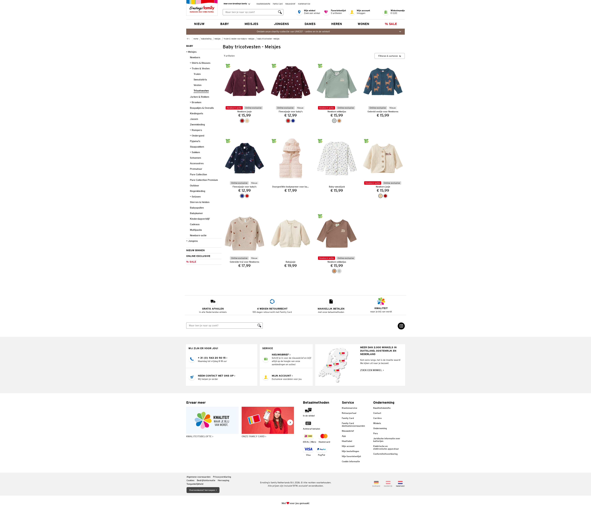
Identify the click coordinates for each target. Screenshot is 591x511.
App (344, 436)
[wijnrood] (242, 121)
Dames (310, 24)
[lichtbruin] (339, 121)
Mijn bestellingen (350, 451)
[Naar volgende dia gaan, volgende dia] (290, 422)
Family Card (278, 4)
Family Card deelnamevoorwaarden (353, 424)
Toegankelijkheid (195, 484)
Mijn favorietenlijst (351, 456)
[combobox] (250, 12)
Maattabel (347, 441)
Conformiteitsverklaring (385, 454)
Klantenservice (304, 4)
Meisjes (251, 24)
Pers (375, 433)
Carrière (377, 418)
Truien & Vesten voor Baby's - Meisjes (239, 39)
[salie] (334, 121)
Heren (336, 24)
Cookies (190, 480)
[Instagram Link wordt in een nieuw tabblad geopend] (401, 326)
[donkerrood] (288, 121)
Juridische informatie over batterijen (386, 439)
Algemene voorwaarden (199, 477)
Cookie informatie (351, 461)
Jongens (281, 24)
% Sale (391, 24)
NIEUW (199, 24)
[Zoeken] (280, 12)
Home (195, 39)
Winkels (377, 423)
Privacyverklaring (222, 477)
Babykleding (206, 39)
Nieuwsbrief (290, 4)
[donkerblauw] (293, 121)
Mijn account (348, 446)
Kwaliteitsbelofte (263, 4)
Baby (224, 24)
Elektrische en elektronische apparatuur (386, 447)
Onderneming (380, 428)
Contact (377, 413)
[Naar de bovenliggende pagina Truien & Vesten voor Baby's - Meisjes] (188, 38)
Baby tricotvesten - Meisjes (268, 39)
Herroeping (223, 480)
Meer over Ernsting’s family (235, 3)
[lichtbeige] (247, 121)
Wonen (363, 24)
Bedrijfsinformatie (206, 480)
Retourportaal (349, 413)
